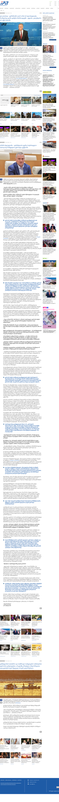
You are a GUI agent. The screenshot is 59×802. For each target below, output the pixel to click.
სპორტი (37, 8)
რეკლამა (19, 780)
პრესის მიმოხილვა (47, 70)
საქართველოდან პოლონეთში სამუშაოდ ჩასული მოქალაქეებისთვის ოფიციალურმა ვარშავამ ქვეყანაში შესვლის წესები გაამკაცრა (36, 639)
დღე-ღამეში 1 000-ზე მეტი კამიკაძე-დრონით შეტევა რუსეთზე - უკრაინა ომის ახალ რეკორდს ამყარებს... (49, 106)
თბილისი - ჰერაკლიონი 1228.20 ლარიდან (15, 120)
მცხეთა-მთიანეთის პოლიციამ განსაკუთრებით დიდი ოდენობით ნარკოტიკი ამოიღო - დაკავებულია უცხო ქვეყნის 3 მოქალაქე (49, 27)
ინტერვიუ (45, 43)
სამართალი (12, 8)
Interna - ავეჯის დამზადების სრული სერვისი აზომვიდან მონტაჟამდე (5, 652)
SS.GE (2, 95)
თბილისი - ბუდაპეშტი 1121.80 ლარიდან (25, 120)
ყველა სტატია (52, 67)
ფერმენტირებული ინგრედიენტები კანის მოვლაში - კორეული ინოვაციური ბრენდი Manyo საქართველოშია (36, 653)
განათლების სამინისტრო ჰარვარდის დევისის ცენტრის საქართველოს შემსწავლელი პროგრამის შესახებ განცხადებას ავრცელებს (49, 35)
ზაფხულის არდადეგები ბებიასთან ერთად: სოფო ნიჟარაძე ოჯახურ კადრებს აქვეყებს (16, 761)
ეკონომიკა (33, 8)
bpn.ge (51, 1)
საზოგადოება (17, 8)
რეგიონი (28, 8)
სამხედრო (42, 8)
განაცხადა (18, 702)
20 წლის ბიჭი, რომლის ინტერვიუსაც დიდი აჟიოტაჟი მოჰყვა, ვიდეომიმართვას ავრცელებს (25, 135)
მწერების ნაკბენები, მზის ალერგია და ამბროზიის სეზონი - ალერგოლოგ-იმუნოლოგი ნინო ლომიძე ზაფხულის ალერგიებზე (15, 653)
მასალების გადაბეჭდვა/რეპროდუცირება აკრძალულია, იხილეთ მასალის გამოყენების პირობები (11, 784)
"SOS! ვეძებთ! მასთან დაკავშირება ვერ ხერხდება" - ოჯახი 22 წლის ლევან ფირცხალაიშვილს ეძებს (16, 135)
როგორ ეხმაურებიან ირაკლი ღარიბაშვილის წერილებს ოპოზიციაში (25, 636)
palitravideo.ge (2, 137)
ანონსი (51, 8)
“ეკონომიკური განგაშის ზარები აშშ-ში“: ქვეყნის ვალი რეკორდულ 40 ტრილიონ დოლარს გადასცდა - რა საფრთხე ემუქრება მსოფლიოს (15, 638)
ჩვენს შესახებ (8, 780)
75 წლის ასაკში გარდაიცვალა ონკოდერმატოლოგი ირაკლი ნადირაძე (14, 747)
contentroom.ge (2, 656)
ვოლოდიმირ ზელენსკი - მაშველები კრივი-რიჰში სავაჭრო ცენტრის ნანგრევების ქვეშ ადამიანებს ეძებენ (49, 18)
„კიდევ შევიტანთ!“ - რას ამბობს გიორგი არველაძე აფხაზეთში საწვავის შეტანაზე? (49, 150)
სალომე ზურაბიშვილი (21, 78)
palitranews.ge (23, 640)
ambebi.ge (1, 626)
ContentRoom (39, 643)
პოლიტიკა (6, 8)
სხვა (1, 10)
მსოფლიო (24, 8)
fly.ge (1, 123)
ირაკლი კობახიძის (14, 460)
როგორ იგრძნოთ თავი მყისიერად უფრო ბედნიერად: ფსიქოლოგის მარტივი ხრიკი (26, 761)
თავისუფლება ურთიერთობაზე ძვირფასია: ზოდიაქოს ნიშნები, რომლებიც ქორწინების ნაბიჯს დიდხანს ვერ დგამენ (36, 762)
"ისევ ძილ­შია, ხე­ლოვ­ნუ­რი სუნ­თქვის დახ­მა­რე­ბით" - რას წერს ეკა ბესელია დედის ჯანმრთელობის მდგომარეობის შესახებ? (5, 135)
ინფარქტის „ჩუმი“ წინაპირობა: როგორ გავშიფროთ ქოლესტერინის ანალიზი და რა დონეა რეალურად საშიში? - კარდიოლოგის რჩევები (4, 748)
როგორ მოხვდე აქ (37, 95)
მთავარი (1, 8)
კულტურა (47, 8)
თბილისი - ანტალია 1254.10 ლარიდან (3, 120)
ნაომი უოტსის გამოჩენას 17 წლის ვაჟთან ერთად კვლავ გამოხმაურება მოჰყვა (25, 747)
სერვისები (14, 780)
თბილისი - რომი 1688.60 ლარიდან (36, 120)
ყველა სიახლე (52, 39)
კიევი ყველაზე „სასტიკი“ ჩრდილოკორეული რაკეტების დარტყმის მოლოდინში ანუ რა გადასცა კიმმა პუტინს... (49, 119)
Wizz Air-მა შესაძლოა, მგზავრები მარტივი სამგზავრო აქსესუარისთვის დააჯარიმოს (4, 637)
